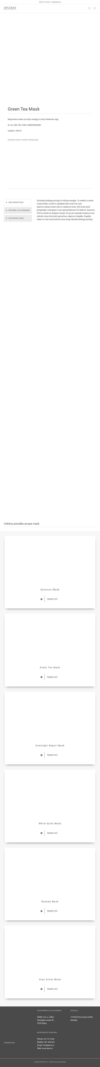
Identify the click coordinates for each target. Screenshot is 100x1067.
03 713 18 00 (49, 1039)
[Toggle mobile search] (89, 8)
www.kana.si (47, 1048)
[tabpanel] (66, 211)
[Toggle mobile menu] (94, 8)
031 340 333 (49, 1042)
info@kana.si (56, 2)
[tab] (18, 202)
